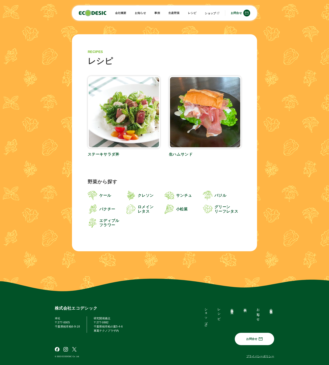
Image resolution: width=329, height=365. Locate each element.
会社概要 (120, 13)
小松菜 (182, 209)
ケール (105, 195)
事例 (157, 13)
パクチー (107, 209)
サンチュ (184, 195)
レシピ (192, 13)
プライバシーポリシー (260, 356)
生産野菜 (174, 13)
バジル (221, 195)
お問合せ (251, 338)
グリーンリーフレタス (226, 209)
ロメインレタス (146, 209)
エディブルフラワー (109, 222)
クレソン (146, 195)
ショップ (210, 13)
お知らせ (140, 13)
